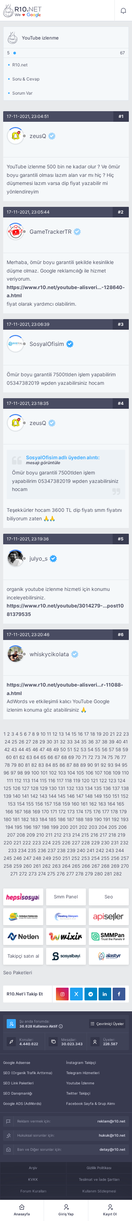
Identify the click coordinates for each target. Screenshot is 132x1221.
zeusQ (38, 135)
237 (52, 850)
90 (90, 765)
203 (93, 827)
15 (73, 734)
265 (76, 866)
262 (46, 866)
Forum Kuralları (33, 1191)
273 (33, 873)
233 (12, 850)
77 (123, 757)
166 (9, 811)
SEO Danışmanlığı (17, 1093)
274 (42, 873)
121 (94, 780)
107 (98, 773)
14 (67, 734)
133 (79, 788)
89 (83, 765)
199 (54, 827)
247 (27, 858)
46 (35, 749)
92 (103, 765)
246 (17, 858)
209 (30, 835)
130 (53, 788)
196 (27, 827)
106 (89, 773)
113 (26, 780)
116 (51, 780)
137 (116, 788)
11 (49, 734)
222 (27, 842)
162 (93, 804)
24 (7, 741)
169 (36, 811)
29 (42, 741)
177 (105, 811)
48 (49, 749)
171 (53, 811)
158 (57, 804)
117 (60, 780)
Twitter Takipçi (78, 1093)
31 (56, 741)
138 (125, 788)
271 (14, 873)
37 (97, 741)
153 (11, 804)
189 (89, 819)
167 (18, 811)
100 (35, 773)
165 (120, 804)
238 (61, 850)
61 (15, 757)
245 (8, 858)
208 (21, 835)
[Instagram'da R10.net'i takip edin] (62, 994)
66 (50, 757)
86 (62, 765)
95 (124, 765)
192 (115, 819)
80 (21, 765)
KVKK (33, 1179)
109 (116, 773)
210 (40, 835)
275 (51, 873)
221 (17, 842)
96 (6, 773)
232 (124, 842)
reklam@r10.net (111, 1121)
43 (14, 749)
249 (47, 858)
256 (115, 858)
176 (97, 811)
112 (17, 780)
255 (105, 858)
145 (61, 796)
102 (53, 773)
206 (122, 827)
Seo (109, 896)
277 (70, 873)
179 (123, 811)
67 (57, 757)
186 (61, 819)
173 (71, 811)
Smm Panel (66, 896)
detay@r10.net (112, 1149)
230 (105, 842)
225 (56, 842)
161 (84, 804)
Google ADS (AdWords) (22, 1103)
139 (7, 796)
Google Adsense (16, 1062)
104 (71, 773)
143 (43, 796)
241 (90, 850)
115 (43, 780)
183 (34, 819)
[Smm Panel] (23, 896)
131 (61, 788)
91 (96, 765)
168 (27, 811)
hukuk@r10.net (112, 1135)
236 (42, 850)
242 (100, 850)
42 (7, 749)
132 (70, 788)
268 (105, 866)
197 (36, 827)
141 (25, 796)
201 (73, 827)
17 (86, 734)
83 (41, 765)
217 (103, 835)
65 (43, 757)
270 (125, 866)
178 (114, 811)
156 (39, 804)
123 (112, 780)
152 (124, 796)
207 (11, 835)
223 (36, 842)
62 (22, 757)
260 (27, 866)
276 (61, 873)
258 (8, 866)
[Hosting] (66, 916)
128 (34, 788)
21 (112, 734)
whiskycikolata (49, 654)
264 (66, 866)
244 (119, 850)
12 (54, 734)
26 (21, 741)
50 (63, 749)
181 (16, 819)
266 (86, 866)
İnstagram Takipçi (81, 1062)
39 (111, 741)
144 (52, 796)
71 (84, 757)
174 (79, 811)
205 (112, 827)
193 (124, 819)
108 (107, 773)
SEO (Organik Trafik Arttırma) (27, 1073)
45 (28, 749)
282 (117, 873)
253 (85, 858)
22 (119, 734)
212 (58, 835)
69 (71, 757)
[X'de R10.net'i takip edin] (76, 994)
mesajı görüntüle (43, 462)
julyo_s (39, 558)
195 (18, 827)
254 (95, 858)
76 (117, 757)
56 (104, 749)
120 (85, 780)
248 (37, 858)
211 (48, 835)
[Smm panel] (108, 936)
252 (75, 858)
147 (79, 796)
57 (111, 749)
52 (76, 749)
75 (110, 757)
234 (22, 850)
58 (118, 749)
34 (77, 741)
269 (115, 866)
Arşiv (33, 1168)
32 (62, 741)
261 (37, 866)
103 (62, 773)
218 (112, 835)
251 (66, 858)
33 (70, 741)
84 (48, 765)
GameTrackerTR (50, 231)
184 (43, 819)
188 (79, 819)
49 (56, 749)
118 (68, 780)
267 (96, 866)
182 (25, 819)
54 (90, 749)
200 (64, 827)
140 (16, 796)
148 (89, 796)
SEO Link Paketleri (18, 1083)
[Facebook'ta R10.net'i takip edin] (119, 994)
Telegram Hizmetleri (82, 1073)
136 (107, 788)
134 (89, 788)
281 (108, 873)
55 (97, 749)
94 (117, 765)
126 (16, 788)
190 (98, 819)
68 (64, 757)
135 (98, 788)
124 (121, 780)
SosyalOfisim (47, 343)
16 (80, 734)
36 (91, 741)
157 (48, 804)
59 (125, 749)
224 (46, 842)
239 (71, 850)
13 (61, 734)
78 (7, 765)
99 (27, 773)
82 (34, 765)
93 (110, 765)
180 (7, 819)
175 (88, 811)
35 (84, 741)
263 (56, 866)
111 (10, 780)
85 (55, 765)
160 (75, 804)
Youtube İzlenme (80, 1083)
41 (125, 741)
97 (13, 773)
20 (105, 734)
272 (23, 873)
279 (89, 873)
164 (111, 804)
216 (94, 835)
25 (14, 741)
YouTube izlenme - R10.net (22, 11)
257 (125, 858)
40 (118, 741)
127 (25, 788)
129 (44, 788)
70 (78, 757)
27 (28, 741)
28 (35, 741)
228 (85, 842)
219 (121, 835)
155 (30, 804)
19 (98, 734)
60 (9, 757)
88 (76, 765)
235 (32, 850)
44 (21, 749)
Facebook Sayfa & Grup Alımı (90, 1103)
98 (20, 773)
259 (17, 866)
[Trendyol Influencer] (66, 936)
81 (27, 765)
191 (106, 819)
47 (42, 749)
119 (76, 780)
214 (76, 835)
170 (45, 811)
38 (104, 741)
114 (34, 780)
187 (70, 819)
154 (21, 804)
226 (66, 842)
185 (52, 819)
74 (103, 757)
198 (45, 827)
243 (110, 850)
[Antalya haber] (23, 916)
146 (71, 796)
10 (42, 734)
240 (81, 850)
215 (85, 835)
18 (92, 734)
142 (34, 796)
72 (90, 757)
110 (125, 773)
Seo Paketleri (17, 972)
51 (69, 749)
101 (44, 773)
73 (97, 757)
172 (62, 811)
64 (36, 757)
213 (67, 835)
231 (115, 842)
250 (56, 858)
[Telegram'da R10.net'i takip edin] (90, 994)
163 (102, 804)
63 (29, 757)
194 (9, 827)
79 (14, 765)
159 (66, 804)
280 (98, 873)
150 (107, 796)
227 (76, 842)
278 (79, 873)
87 (69, 765)
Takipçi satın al (23, 956)
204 (103, 827)
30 (49, 741)
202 (83, 827)
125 (7, 788)
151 (115, 796)
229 (95, 842)
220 (8, 842)
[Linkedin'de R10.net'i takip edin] (105, 994)
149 (98, 796)
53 (83, 749)
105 (80, 773)
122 (103, 780)
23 (126, 734)
